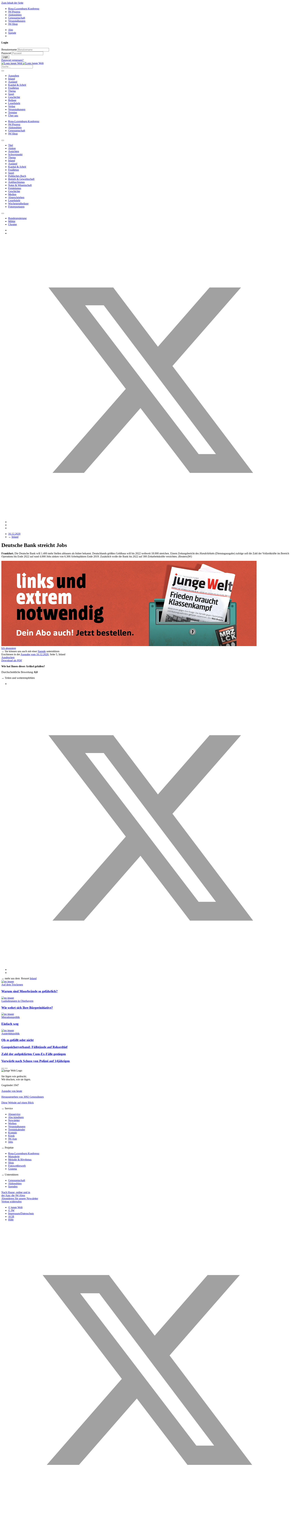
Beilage (12, 100)
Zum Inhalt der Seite (12, 2)
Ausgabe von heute (11, 1091)
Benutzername (9, 49)
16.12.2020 (14, 533)
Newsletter (14, 1120)
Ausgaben (13, 75)
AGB (11, 1216)
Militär (11, 221)
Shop (11, 1162)
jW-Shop (13, 24)
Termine (12, 112)
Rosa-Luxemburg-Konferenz (23, 8)
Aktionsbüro (15, 14)
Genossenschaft (16, 17)
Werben (12, 1123)
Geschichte (14, 97)
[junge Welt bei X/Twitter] (147, 1515)
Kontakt (12, 1132)
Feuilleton (13, 87)
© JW (11, 1210)
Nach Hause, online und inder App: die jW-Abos (15, 1194)
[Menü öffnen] (2, 70)
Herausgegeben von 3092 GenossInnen (22, 1096)
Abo (10, 29)
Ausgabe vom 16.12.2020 (34, 654)
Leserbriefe (14, 103)
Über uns (13, 115)
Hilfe (11, 1219)
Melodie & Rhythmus (19, 1159)
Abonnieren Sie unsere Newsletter (19, 1198)
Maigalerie (14, 1156)
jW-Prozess (14, 11)
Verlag (11, 106)
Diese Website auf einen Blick (17, 1102)
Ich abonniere (8, 648)
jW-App (12, 1138)
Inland (11, 78)
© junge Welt (15, 1207)
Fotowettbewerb (17, 1165)
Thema (12, 91)
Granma (12, 1168)
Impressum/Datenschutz (21, 1213)
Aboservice (14, 1114)
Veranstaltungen (16, 20)
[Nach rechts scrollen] (2, 213)
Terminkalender (16, 1129)
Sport (11, 94)
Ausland (12, 81)
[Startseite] (22, 63)
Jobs (10, 1141)
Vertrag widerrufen (11, 1201)
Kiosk (11, 1135)
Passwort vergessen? (12, 60)
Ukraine (12, 224)
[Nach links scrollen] (2, 140)
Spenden (13, 1186)
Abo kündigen (16, 1117)
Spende (12, 32)
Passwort (6, 53)
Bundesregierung (17, 218)
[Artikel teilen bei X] (150, 521)
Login (5, 57)
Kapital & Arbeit (17, 84)
